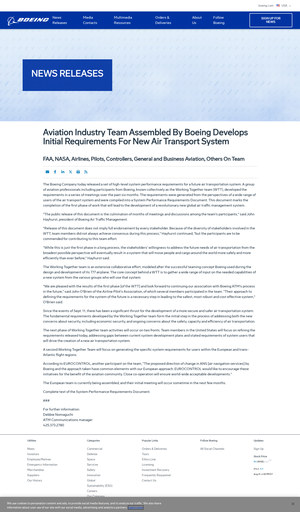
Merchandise (35, 470)
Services (92, 464)
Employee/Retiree (39, 459)
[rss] (86, 172)
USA (285, 5)
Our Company (96, 496)
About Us (195, 21)
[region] (150, 504)
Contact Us (149, 480)
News (30, 448)
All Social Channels (212, 448)
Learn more (135, 507)
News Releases (59, 20)
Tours (145, 454)
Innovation (93, 475)
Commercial (94, 448)
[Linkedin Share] (63, 172)
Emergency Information (42, 464)
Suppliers (33, 475)
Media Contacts (90, 20)
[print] (78, 172)
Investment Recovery (155, 470)
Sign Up (259, 448)
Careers (92, 491)
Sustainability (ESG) (99, 485)
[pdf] (93, 172)
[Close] (293, 504)
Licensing (148, 464)
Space (91, 459)
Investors (33, 454)
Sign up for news (270, 20)
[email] (47, 172)
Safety (91, 470)
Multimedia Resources (121, 21)
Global (91, 480)
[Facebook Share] (55, 172)
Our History (34, 480)
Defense (92, 454)
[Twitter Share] (70, 172)
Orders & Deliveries (161, 21)
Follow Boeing (218, 20)
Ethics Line (149, 459)
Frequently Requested (156, 475)
